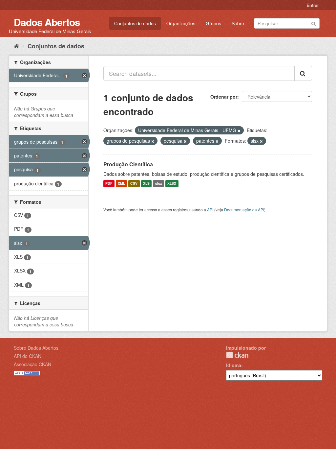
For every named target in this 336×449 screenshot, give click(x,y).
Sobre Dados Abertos (36, 347)
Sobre (238, 23)
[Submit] (313, 23)
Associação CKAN (32, 364)
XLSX (171, 183)
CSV (133, 183)
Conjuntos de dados (135, 23)
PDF (108, 183)
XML (121, 183)
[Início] (16, 45)
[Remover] (239, 130)
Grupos (213, 23)
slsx (158, 183)
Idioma (233, 365)
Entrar (312, 5)
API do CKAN (27, 356)
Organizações (180, 23)
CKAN (237, 355)
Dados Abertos (47, 22)
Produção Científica (128, 164)
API (210, 209)
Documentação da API (244, 209)
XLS (146, 183)
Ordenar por (223, 96)
